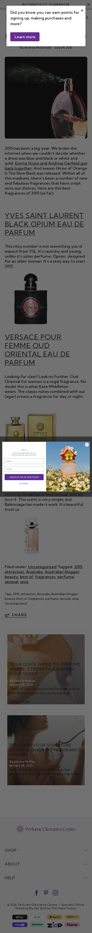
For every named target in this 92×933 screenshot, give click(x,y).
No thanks (24, 483)
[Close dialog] (87, 445)
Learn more (25, 36)
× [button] (82, 10)
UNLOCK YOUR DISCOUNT (24, 477)
